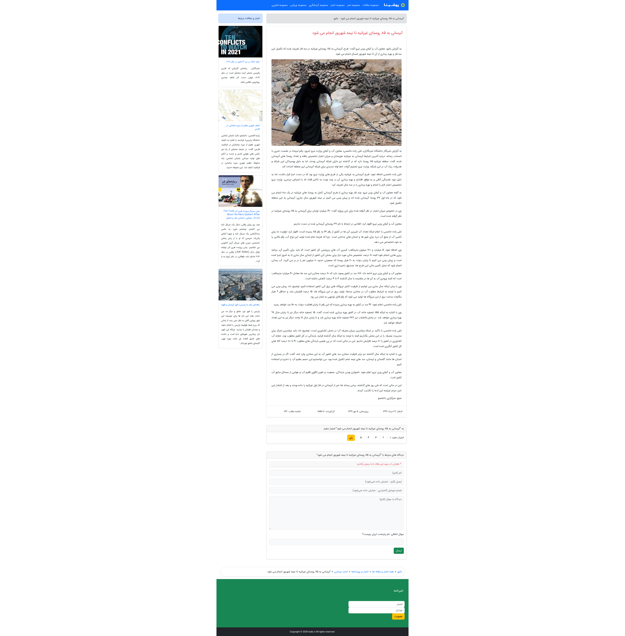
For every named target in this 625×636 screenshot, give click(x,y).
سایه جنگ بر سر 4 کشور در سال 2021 (243, 61)
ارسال (399, 551)
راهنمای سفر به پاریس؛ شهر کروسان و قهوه (240, 304)
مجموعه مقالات (370, 5)
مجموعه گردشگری (318, 5)
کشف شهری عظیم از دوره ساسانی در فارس (243, 127)
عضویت (398, 616)
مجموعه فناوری (280, 5)
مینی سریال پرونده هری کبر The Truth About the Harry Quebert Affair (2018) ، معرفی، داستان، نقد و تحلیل (241, 214)
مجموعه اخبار (338, 5)
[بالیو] (394, 5)
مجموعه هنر (353, 5)
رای (351, 438)
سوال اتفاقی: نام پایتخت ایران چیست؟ (383, 534)
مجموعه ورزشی (298, 5)
